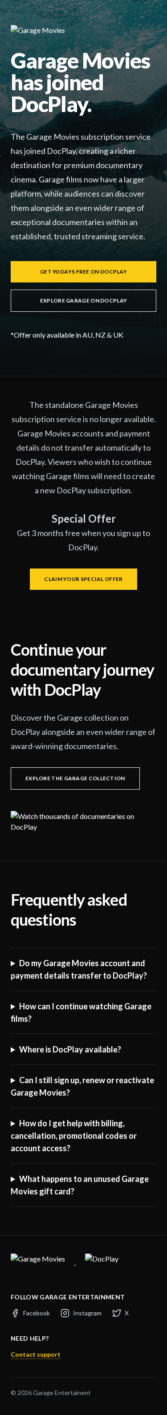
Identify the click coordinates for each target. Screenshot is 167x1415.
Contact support (36, 1354)
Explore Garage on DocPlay (83, 300)
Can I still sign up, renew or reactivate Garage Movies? (82, 1086)
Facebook (36, 1313)
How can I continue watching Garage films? (81, 1012)
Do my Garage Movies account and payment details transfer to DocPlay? (79, 969)
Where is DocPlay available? (70, 1049)
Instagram (87, 1313)
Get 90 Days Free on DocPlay (83, 271)
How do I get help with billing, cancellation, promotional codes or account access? (74, 1135)
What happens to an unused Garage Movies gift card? (80, 1185)
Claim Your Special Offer (83, 579)
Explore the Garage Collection (75, 778)
